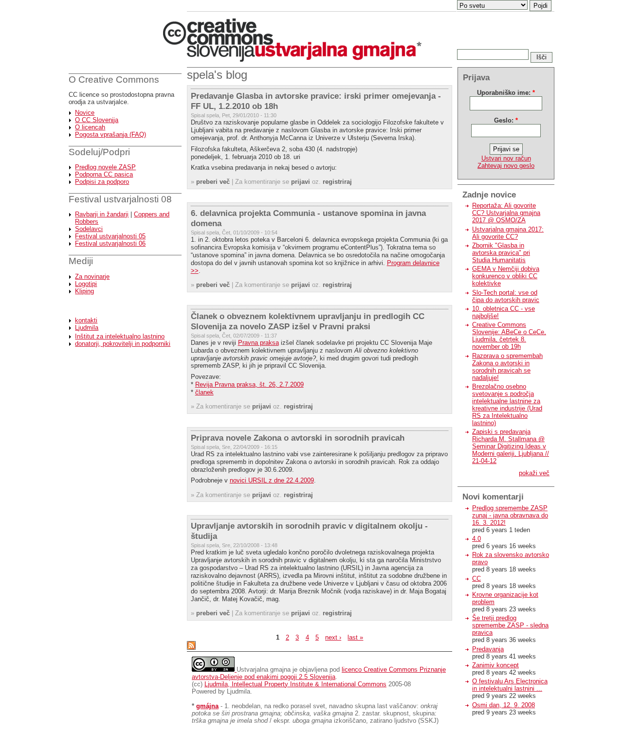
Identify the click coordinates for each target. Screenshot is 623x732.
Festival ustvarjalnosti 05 (110, 236)
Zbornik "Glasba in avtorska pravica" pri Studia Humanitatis (501, 253)
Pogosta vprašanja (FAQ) (110, 134)
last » (355, 637)
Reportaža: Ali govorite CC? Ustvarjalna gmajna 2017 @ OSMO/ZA (506, 213)
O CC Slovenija (96, 120)
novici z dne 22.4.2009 (272, 480)
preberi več (213, 181)
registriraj (337, 181)
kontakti (86, 320)
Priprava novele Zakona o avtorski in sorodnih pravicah (297, 438)
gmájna (207, 706)
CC (476, 578)
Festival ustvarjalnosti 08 (120, 199)
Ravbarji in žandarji (101, 214)
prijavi (300, 181)
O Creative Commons (114, 79)
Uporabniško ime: (506, 92)
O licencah (90, 127)
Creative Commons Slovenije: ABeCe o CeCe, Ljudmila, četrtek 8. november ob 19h (509, 335)
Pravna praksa (258, 342)
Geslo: (506, 120)
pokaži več (534, 473)
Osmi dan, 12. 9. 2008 (503, 705)
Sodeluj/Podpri (99, 152)
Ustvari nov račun (506, 158)
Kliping (84, 291)
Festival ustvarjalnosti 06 (110, 243)
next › (333, 637)
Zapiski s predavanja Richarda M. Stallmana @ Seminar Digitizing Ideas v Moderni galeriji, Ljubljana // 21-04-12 (510, 446)
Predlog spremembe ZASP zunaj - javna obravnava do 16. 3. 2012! (510, 515)
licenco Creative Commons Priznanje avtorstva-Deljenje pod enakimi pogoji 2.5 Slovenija (319, 673)
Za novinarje (92, 276)
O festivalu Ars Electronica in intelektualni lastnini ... (510, 685)
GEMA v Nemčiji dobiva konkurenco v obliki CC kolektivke (505, 276)
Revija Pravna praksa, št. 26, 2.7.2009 (249, 384)
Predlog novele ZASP (105, 167)
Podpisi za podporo (102, 181)
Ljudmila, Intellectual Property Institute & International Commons (295, 684)
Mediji (81, 261)
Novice (84, 112)
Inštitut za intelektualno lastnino (120, 336)
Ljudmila (86, 327)
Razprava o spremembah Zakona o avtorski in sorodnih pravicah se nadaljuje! (507, 366)
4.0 (476, 538)
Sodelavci (89, 228)
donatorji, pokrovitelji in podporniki (122, 343)
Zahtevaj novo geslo (505, 165)
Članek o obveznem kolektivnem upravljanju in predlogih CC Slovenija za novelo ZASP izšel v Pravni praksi (307, 321)
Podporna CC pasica (104, 174)
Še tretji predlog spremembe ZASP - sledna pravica (510, 625)
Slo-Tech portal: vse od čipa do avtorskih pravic (505, 296)
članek (204, 392)
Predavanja (488, 649)
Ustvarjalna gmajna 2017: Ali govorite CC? (508, 233)
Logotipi (86, 283)
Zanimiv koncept (495, 665)
